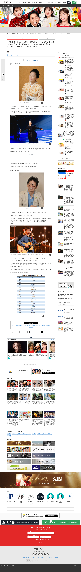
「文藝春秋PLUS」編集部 (68, 139)
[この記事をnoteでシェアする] (2, 74)
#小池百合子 (39, 433)
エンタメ (64, 55)
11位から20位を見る (66, 158)
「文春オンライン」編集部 (14, 52)
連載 (32, 2)
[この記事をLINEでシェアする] (3, 71)
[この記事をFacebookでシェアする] (3, 64)
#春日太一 (49, 433)
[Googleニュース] (42, 554)
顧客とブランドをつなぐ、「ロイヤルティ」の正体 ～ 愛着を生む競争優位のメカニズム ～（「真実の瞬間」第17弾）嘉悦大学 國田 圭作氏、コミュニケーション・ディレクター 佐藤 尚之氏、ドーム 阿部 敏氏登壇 (12, 423)
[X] (36, 554)
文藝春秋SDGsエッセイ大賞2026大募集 (24, 420)
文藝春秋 (40, 2)
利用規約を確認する (35, 539)
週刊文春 (35, 2)
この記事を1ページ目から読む (32, 60)
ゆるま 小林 (67, 110)
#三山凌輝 (44, 433)
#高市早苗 (9, 433)
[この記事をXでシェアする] (3, 61)
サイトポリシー (50, 557)
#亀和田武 (34, 433)
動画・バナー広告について (41, 557)
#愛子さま (24, 433)
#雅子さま (19, 433)
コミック (55, 2)
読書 (52, 2)
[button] (28, 361)
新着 (16, 2)
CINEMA (48, 2)
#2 (47, 38)
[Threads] (39, 554)
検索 (65, 2)
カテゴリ (24, 2)
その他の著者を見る (40, 508)
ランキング (20, 2)
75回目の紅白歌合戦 (8, 5)
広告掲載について (26, 557)
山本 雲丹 (52, 358)
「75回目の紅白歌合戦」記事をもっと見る (31, 364)
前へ (13, 332)
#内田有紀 (29, 433)
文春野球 (59, 2)
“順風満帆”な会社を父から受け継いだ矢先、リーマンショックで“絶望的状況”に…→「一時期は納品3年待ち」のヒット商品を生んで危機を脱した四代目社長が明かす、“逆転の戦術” (37, 422)
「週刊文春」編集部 (68, 65)
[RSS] (48, 554)
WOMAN (44, 2)
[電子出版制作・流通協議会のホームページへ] (28, 561)
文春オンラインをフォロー (48, 372)
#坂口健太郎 (14, 433)
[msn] (45, 554)
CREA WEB (9, 565)
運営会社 (56, 557)
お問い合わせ (33, 557)
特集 (29, 2)
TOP (7, 33)
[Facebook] (33, 554)
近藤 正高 (11, 358)
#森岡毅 (8, 435)
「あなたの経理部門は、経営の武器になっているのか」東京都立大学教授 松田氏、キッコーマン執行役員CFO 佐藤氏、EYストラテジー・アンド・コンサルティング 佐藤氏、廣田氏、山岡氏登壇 (49, 423)
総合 (68, 55)
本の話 (13, 565)
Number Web (3, 565)
